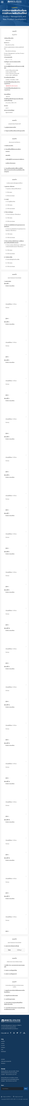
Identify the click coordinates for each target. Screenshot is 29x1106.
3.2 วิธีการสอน (9, 218)
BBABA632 (6, 42)
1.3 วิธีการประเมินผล (10, 196)
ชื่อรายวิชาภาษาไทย (10, 45)
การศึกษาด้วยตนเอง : (11, 163)
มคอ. (2, 1049)
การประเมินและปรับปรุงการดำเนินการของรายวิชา (14, 986)
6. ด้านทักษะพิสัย (8, 257)
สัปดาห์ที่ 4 (6, 398)
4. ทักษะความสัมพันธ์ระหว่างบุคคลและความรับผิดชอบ (14, 225)
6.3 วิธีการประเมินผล (10, 266)
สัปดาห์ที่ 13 (7, 743)
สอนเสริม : (8, 155)
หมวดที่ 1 (14, 31)
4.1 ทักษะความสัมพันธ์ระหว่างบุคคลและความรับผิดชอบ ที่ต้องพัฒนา (15, 229)
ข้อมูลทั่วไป (14, 34)
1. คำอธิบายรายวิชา (8, 145)
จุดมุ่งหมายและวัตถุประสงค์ (14, 124)
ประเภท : (6, 106)
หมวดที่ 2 (14, 120)
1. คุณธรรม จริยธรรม (9, 186)
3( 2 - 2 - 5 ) (9, 59)
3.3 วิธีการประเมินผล (10, 221)
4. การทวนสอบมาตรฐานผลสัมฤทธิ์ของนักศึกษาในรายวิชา (13, 1003)
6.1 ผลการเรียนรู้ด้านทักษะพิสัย (12, 259)
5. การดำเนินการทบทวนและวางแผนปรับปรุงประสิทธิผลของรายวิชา (14, 1008)
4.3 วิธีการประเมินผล (10, 237)
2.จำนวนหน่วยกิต (8, 57)
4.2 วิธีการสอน (9, 234)
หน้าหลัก (3, 1041)
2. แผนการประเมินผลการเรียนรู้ (11, 946)
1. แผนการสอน (7, 281)
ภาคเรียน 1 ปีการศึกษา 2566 (12, 80)
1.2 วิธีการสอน (9, 192)
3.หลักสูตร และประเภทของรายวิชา (12, 62)
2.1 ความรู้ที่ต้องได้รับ (10, 201)
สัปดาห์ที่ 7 (6, 513)
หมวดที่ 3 (14, 139)
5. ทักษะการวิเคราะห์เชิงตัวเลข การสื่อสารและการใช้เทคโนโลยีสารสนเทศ (14, 241)
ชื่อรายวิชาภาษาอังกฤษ (11, 51)
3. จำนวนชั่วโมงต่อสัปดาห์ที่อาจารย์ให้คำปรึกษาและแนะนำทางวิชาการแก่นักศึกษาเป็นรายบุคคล (14, 170)
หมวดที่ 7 (14, 982)
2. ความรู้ (6, 199)
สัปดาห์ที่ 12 (7, 705)
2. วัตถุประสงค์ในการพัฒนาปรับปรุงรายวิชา (14, 131)
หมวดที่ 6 (14, 958)
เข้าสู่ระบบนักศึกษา (7, 1096)
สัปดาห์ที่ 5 (6, 437)
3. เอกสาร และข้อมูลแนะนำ (10, 974)
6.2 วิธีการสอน (9, 263)
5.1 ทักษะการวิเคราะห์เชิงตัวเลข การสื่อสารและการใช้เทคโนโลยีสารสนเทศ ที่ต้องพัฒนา (16, 245)
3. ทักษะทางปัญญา (8, 212)
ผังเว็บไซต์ (3, 1051)
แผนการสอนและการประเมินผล (14, 278)
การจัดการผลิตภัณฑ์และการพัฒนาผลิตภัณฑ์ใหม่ (14, 48)
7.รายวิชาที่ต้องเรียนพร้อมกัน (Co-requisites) (12, 89)
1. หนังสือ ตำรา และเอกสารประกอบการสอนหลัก (14, 966)
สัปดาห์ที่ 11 (6, 666)
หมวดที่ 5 (14, 274)
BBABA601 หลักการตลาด (12, 86)
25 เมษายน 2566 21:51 (11, 103)
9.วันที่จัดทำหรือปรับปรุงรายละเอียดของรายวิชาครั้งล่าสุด (13, 99)
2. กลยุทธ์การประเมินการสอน (11, 995)
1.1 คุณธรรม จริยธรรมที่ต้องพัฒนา (13, 189)
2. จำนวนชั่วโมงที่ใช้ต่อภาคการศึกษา (12, 149)
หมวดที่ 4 (14, 179)
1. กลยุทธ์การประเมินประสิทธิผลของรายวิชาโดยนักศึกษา (14, 991)
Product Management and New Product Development (14, 54)
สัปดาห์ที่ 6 (6, 475)
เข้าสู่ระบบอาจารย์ (19, 1096)
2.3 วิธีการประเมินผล (10, 208)
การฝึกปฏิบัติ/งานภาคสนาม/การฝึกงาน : (15, 159)
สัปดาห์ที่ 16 (7, 858)
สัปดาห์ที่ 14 (7, 781)
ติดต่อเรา (3, 1063)
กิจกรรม (7, 307)
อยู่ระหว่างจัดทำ (9, 112)
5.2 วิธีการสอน (9, 250)
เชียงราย (8, 96)
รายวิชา (2, 1043)
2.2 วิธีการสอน (9, 205)
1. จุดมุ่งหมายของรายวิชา (10, 127)
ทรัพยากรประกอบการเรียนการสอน (14, 962)
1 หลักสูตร (8, 64)
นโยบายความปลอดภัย (6, 1061)
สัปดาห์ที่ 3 (6, 360)
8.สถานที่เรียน (7, 94)
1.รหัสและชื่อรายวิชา (8, 38)
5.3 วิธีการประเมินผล (10, 253)
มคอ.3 (7, 108)
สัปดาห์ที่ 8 (6, 551)
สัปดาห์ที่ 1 (6, 283)
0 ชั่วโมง (11, 304)
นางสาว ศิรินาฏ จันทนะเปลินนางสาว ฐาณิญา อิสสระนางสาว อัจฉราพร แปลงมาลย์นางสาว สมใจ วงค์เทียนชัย (12, 72)
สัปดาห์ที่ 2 (6, 322)
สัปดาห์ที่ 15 (7, 820)
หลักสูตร (3, 1047)
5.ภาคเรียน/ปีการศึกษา (9, 77)
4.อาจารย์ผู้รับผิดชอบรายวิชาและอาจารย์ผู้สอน (14, 67)
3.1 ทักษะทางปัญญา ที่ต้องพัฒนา (13, 214)
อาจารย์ (2, 1045)
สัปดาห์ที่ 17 (7, 896)
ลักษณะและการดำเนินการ (14, 142)
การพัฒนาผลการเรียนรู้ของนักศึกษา (14, 183)
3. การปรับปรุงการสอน (9, 999)
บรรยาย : (8, 151)
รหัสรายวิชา (8, 40)
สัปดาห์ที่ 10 (7, 628)
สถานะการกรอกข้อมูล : (9, 110)
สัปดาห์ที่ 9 (6, 590)
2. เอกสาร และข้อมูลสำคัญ (10, 970)
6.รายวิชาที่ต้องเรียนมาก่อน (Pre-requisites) (12, 82)
